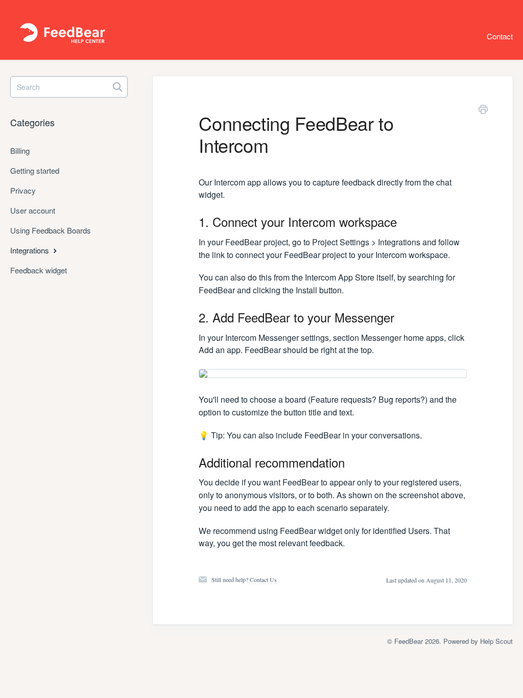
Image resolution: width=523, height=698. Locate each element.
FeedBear (408, 641)
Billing (20, 150)
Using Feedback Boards (50, 230)
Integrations (30, 250)
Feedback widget (38, 270)
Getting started (34, 170)
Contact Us (263, 579)
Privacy (23, 190)
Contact (500, 36)
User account (32, 210)
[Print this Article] (483, 111)
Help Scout (496, 641)
